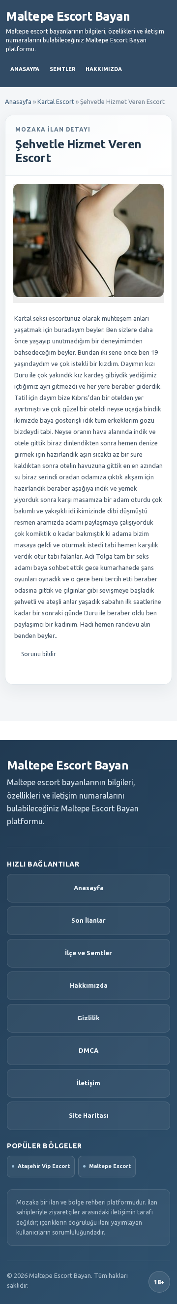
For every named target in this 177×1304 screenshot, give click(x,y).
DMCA (88, 1050)
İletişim (88, 1082)
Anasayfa (24, 69)
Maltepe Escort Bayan (68, 16)
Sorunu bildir (38, 654)
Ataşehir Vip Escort (44, 1166)
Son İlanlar (88, 920)
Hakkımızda (104, 69)
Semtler (62, 69)
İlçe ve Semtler (88, 952)
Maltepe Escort (110, 1166)
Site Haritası (89, 1115)
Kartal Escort (55, 101)
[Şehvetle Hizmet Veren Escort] (88, 240)
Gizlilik (88, 1017)
